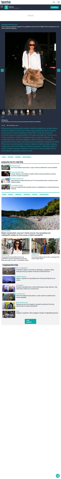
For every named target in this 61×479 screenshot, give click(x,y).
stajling (10, 157)
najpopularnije (10, 265)
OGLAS (30, 16)
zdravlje (18, 194)
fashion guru (44, 194)
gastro (34, 194)
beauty (11, 194)
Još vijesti (29, 321)
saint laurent (27, 157)
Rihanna (18, 157)
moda (3, 157)
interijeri (27, 194)
